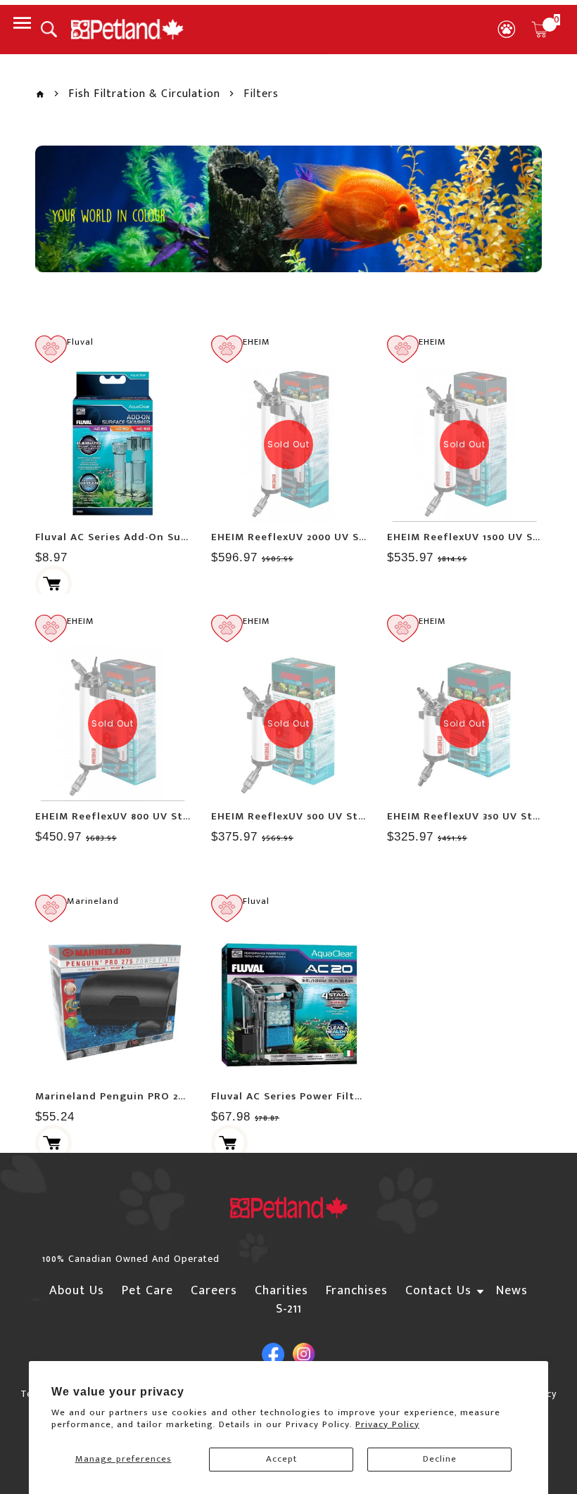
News (512, 1290)
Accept (281, 1459)
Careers (214, 1290)
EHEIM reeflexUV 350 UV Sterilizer (479, 816)
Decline (440, 1459)
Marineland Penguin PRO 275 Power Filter (146, 1096)
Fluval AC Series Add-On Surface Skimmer (147, 537)
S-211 (289, 1309)
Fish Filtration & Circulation (144, 94)
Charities (281, 1290)
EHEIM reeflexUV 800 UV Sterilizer (128, 816)
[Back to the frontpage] (40, 94)
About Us (76, 1290)
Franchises (357, 1290)
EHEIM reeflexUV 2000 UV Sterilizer (307, 537)
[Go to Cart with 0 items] (539, 29)
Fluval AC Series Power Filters (291, 1096)
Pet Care (147, 1290)
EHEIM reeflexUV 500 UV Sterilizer (304, 816)
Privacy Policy (387, 1424)
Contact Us (438, 1290)
